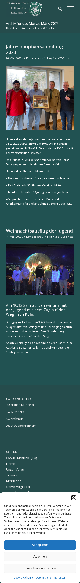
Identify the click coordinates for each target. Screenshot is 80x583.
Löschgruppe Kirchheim (21, 425)
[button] (73, 498)
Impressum (60, 577)
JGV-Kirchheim (15, 412)
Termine (12, 475)
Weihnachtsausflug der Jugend (39, 231)
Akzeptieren (40, 545)
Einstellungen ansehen (40, 568)
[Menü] (68, 8)
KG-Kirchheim (14, 418)
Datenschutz (43, 577)
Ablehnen (40, 556)
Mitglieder (13, 481)
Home (10, 463)
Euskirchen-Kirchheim (20, 405)
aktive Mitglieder (18, 486)
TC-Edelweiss (66, 58)
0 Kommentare (32, 58)
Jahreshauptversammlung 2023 (34, 49)
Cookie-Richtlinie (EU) (21, 458)
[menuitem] (58, 8)
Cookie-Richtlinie (24, 577)
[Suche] (58, 8)
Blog (49, 58)
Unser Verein (15, 469)
